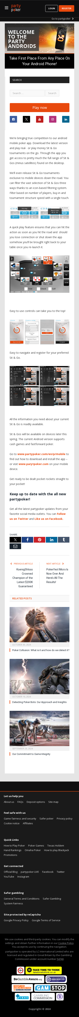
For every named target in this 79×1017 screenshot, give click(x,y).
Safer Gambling (52, 898)
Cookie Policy (66, 943)
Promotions (10, 855)
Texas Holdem (55, 845)
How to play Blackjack (56, 850)
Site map (53, 802)
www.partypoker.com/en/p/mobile (41, 454)
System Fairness (13, 903)
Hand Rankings (12, 850)
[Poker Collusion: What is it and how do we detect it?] (39, 626)
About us (9, 802)
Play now (39, 107)
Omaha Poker (33, 850)
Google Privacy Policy (16, 920)
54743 (60, 959)
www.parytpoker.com (34, 464)
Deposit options (36, 802)
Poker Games (36, 845)
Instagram (23, 876)
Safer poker (46, 818)
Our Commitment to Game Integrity (31, 754)
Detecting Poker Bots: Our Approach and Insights (39, 702)
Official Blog (10, 871)
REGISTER (66, 8)
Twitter (61, 871)
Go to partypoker (61, 18)
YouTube (9, 876)
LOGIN (51, 8)
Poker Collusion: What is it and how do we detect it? (40, 650)
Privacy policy (64, 818)
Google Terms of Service (46, 920)
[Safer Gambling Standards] (60, 999)
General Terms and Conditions (22, 898)
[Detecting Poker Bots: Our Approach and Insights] (39, 678)
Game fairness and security (20, 818)
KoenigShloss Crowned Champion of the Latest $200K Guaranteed (22, 578)
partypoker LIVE (30, 871)
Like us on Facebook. (49, 519)
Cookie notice (12, 823)
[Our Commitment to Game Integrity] (39, 730)
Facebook (47, 871)
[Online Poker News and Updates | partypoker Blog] (16, 7)
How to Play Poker (14, 845)
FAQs (20, 802)
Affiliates (28, 823)
